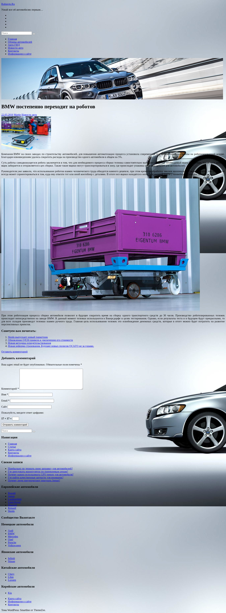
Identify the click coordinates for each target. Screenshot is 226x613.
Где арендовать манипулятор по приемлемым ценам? (38, 471)
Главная (12, 39)
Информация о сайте (19, 53)
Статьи (12, 446)
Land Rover (14, 502)
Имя (4, 394)
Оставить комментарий (14, 351)
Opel (10, 539)
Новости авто (15, 47)
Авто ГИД (14, 44)
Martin (17, 114)
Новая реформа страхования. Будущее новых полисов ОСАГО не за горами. (51, 346)
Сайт (4, 406)
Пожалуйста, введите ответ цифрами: (22, 412)
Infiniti (11, 558)
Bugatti (12, 493)
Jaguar (11, 496)
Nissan (11, 561)
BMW (11, 533)
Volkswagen (14, 545)
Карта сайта (14, 449)
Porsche (12, 542)
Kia (10, 593)
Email (5, 400)
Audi (10, 530)
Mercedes (13, 536)
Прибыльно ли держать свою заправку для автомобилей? (40, 468)
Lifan (11, 577)
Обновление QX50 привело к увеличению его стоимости (40, 340)
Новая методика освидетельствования (29, 343)
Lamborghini (15, 499)
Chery (11, 574)
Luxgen (12, 580)
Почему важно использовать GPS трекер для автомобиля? (40, 474)
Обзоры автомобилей (20, 42)
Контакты (13, 50)
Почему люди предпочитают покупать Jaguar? (34, 480)
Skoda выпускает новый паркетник (28, 337)
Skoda (11, 511)
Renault (12, 508)
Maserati (12, 505)
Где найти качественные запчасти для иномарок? (35, 477)
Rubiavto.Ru (8, 4)
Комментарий (10, 388)
